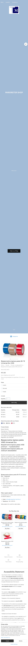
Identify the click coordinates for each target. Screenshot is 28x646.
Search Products (8, 557)
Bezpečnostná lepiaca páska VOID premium (11, 366)
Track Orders (8, 561)
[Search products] (26, 44)
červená (5, 388)
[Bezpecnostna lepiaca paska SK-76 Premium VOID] (7, 517)
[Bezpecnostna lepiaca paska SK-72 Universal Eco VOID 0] (14, 349)
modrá (4, 385)
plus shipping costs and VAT (8, 375)
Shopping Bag (19, 561)
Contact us (14, 2)
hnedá (4, 391)
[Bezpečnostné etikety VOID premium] (7, 536)
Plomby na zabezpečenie (17, 365)
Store (2, 365)
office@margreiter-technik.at (13, 499)
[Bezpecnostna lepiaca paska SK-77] (21, 517)
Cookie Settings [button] (14, 644)
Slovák (7, 365)
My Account (19, 557)
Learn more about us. (5, 637)
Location (8, 2)
